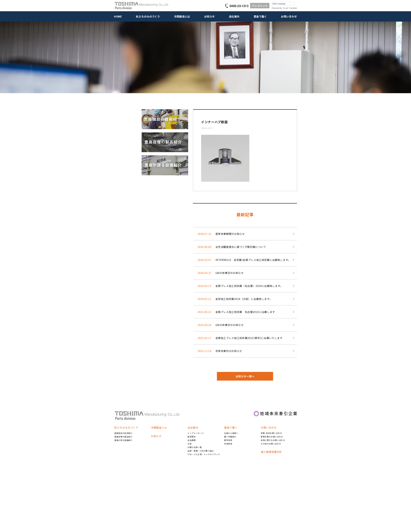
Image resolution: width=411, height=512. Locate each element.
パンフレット (260, 6)
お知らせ (209, 16)
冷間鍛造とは (182, 16)
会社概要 (192, 440)
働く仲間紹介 (230, 436)
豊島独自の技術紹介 (123, 433)
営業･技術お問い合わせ (271, 433)
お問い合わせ (289, 16)
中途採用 (228, 443)
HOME (118, 16)
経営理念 (192, 436)
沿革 (190, 443)
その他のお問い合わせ (271, 443)
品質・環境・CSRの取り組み (201, 450)
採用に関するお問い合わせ (273, 440)
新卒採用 (228, 440)
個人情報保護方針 (271, 452)
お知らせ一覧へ (245, 376)
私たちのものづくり (148, 16)
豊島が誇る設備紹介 (123, 440)
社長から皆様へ (231, 433)
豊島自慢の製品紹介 (123, 436)
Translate (293, 8)
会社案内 (234, 16)
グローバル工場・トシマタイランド (204, 454)
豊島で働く (260, 16)
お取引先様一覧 (195, 447)
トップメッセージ (196, 433)
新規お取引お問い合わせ (272, 436)
